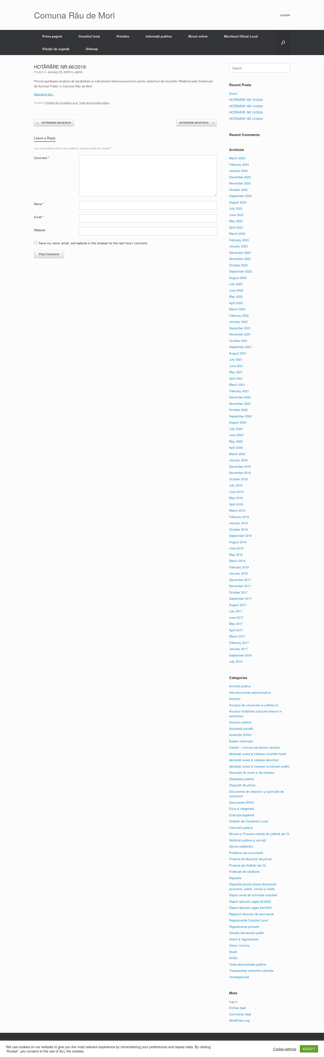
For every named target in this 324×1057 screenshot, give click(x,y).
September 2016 (240, 655)
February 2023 (239, 240)
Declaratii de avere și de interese (251, 772)
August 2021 (237, 353)
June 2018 (236, 548)
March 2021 (237, 384)
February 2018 (239, 567)
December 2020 (240, 397)
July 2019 (235, 485)
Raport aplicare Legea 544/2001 (251, 907)
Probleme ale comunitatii (246, 852)
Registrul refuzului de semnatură (251, 914)
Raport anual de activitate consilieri (253, 895)
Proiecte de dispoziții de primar (250, 859)
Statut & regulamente (243, 939)
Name (39, 204)
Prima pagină (52, 36)
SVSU (233, 958)
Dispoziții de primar (242, 785)
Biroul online (198, 36)
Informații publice (159, 36)
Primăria (122, 36)
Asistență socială (241, 728)
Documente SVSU (241, 802)
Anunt (233, 93)
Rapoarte (235, 878)
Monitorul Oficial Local (241, 36)
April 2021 (236, 378)
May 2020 (236, 441)
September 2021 (240, 346)
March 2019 (237, 510)
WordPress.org (239, 1020)
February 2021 (239, 391)
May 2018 (236, 554)
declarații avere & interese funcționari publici (259, 766)
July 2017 (235, 611)
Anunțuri (235, 698)
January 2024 (238, 170)
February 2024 (239, 164)
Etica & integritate (241, 808)
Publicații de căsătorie (244, 871)
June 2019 (236, 491)
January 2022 (238, 321)
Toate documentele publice (94, 102)
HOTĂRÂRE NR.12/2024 (246, 118)
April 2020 (236, 447)
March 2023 (237, 233)
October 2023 (238, 189)
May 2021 (236, 372)
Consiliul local (89, 36)
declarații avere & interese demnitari (253, 760)
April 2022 (236, 303)
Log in (233, 1001)
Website (39, 230)
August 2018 (237, 542)
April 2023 (236, 227)
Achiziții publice (240, 686)
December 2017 (240, 579)
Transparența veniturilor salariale (251, 970)
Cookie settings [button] (284, 1049)
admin (79, 72)
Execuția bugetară (241, 815)
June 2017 (236, 617)
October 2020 (238, 409)
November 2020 (240, 403)
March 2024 (237, 158)
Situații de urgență (55, 49)
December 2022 (240, 252)
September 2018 (240, 535)
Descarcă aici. (44, 94)
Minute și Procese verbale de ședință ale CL (259, 833)
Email (39, 217)
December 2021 (240, 328)
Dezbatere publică (241, 779)
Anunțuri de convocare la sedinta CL (254, 705)
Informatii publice (241, 827)
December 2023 (240, 177)
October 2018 (238, 529)
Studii (233, 951)
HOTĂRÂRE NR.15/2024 (246, 99)
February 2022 (239, 315)
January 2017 (238, 648)
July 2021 (235, 359)
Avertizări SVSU (240, 734)
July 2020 (235, 428)
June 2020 (236, 435)
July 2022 (235, 284)
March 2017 (237, 636)
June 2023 (236, 214)
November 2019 (240, 472)
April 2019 (236, 504)
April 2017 (236, 630)
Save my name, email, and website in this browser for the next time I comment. (93, 243)
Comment (41, 158)
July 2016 (235, 661)
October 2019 (238, 479)
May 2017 (236, 623)
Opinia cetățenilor (241, 846)
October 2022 (238, 265)
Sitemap (92, 49)
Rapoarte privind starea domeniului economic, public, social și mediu (253, 886)
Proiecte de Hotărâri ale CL (247, 865)
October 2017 (238, 592)
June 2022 (236, 290)
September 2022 (240, 271)
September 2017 (240, 598)
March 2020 (237, 454)
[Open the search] (283, 42)
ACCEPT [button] (309, 1049)
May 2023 (236, 221)
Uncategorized (239, 977)
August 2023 (237, 202)
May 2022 (236, 296)
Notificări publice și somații (247, 840)
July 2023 (235, 208)
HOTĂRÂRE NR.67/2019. (196, 122)
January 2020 (238, 460)
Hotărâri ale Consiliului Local (61, 102)
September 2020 (240, 416)
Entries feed (237, 1007)
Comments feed (240, 1014)
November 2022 (240, 258)
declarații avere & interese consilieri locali (257, 753)
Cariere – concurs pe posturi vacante (254, 747)
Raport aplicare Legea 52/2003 (250, 901)
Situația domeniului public (246, 932)
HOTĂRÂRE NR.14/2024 (246, 106)
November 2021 (240, 334)
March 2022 (237, 309)
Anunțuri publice (240, 722)
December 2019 (240, 466)
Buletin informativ (241, 741)
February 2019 (239, 516)
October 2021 (238, 340)
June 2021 (236, 365)
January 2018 (238, 573)
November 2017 (240, 586)
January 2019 (238, 523)
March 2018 (237, 560)
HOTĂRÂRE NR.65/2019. (54, 122)
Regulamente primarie (244, 926)
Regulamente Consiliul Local (248, 920)
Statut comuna (239, 945)
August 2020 (237, 422)
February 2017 (239, 642)
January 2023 (238, 246)
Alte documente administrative (250, 692)
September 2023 (240, 195)
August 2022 (237, 277)
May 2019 (236, 497)
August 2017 (237, 605)
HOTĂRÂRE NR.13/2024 (246, 112)
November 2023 (240, 183)
